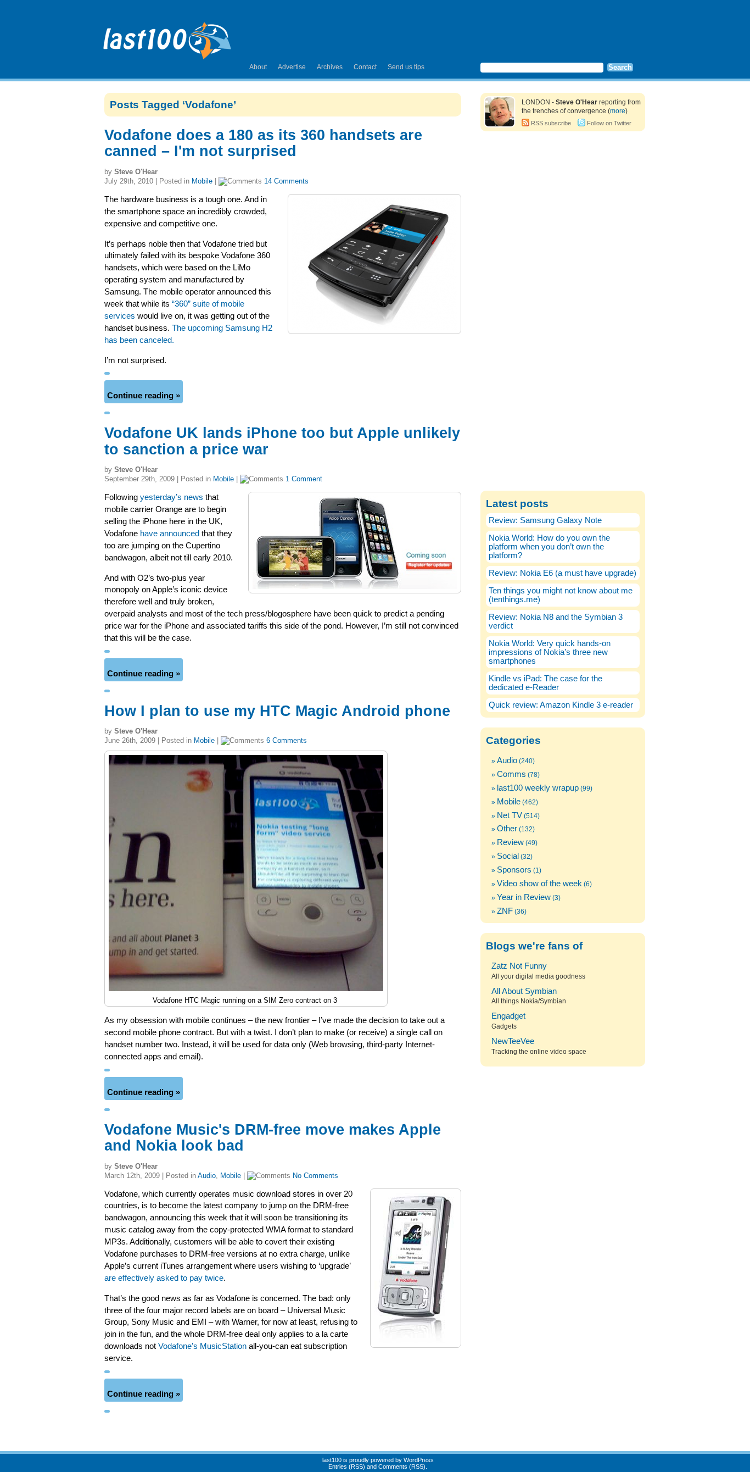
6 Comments (286, 740)
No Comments (315, 1175)
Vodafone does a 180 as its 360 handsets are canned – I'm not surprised (263, 143)
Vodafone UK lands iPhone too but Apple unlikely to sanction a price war (282, 441)
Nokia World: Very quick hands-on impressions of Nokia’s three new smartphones (550, 652)
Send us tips (406, 67)
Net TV (509, 815)
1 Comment (304, 479)
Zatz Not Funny (519, 966)
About (258, 67)
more (617, 111)
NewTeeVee (512, 1041)
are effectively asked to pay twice (163, 1278)
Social (508, 856)
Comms (511, 774)
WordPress (419, 1460)
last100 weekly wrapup (538, 788)
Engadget (508, 1016)
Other (507, 828)
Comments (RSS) (402, 1466)
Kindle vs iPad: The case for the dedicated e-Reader (545, 683)
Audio (207, 1175)
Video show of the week (539, 883)
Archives (330, 67)
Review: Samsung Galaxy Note (545, 520)
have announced (169, 533)
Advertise (292, 67)
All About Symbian (524, 991)
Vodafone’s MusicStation (202, 1346)
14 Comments (286, 181)
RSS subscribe (551, 123)
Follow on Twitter (609, 123)
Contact (365, 67)
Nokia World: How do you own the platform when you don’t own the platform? (549, 547)
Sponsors (514, 869)
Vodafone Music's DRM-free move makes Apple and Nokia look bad (272, 1137)
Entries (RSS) (346, 1466)
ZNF (505, 911)
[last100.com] (168, 36)
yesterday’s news (171, 497)
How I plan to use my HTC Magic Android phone (277, 711)
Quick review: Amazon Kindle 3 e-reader (561, 705)
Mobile (202, 181)
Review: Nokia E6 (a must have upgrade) (562, 573)
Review (510, 842)
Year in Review (524, 897)
